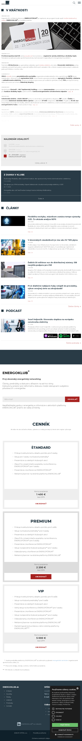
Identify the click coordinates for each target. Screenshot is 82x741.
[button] (65, 734)
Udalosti (9, 700)
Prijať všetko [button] (65, 725)
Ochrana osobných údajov (41, 738)
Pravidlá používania (39, 733)
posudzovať (28, 56)
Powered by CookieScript (65, 737)
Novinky (9, 694)
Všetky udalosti (40, 163)
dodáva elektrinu (45, 65)
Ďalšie (40, 199)
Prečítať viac (66, 704)
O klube (9, 691)
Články (8, 697)
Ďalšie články (73, 306)
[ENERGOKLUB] (5, 2)
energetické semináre (60, 660)
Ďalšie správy (74, 125)
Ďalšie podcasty (72, 343)
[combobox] (77, 688)
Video (76, 336)
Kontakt (9, 706)
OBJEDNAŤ (41, 504)
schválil (8, 76)
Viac (69, 91)
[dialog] (65, 712)
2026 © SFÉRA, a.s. (20, 733)
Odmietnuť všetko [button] (65, 730)
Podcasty (9, 703)
